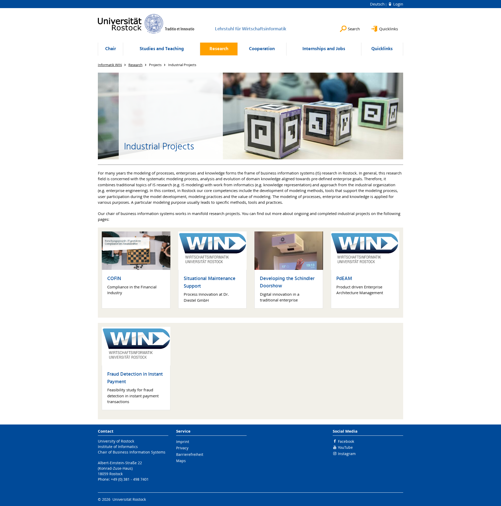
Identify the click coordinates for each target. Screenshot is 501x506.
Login (397, 4)
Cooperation (262, 49)
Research (219, 49)
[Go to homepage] (146, 23)
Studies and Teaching (162, 49)
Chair (110, 49)
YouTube (345, 447)
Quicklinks (382, 49)
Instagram (347, 453)
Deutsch (378, 4)
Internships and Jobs (323, 49)
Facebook (346, 441)
